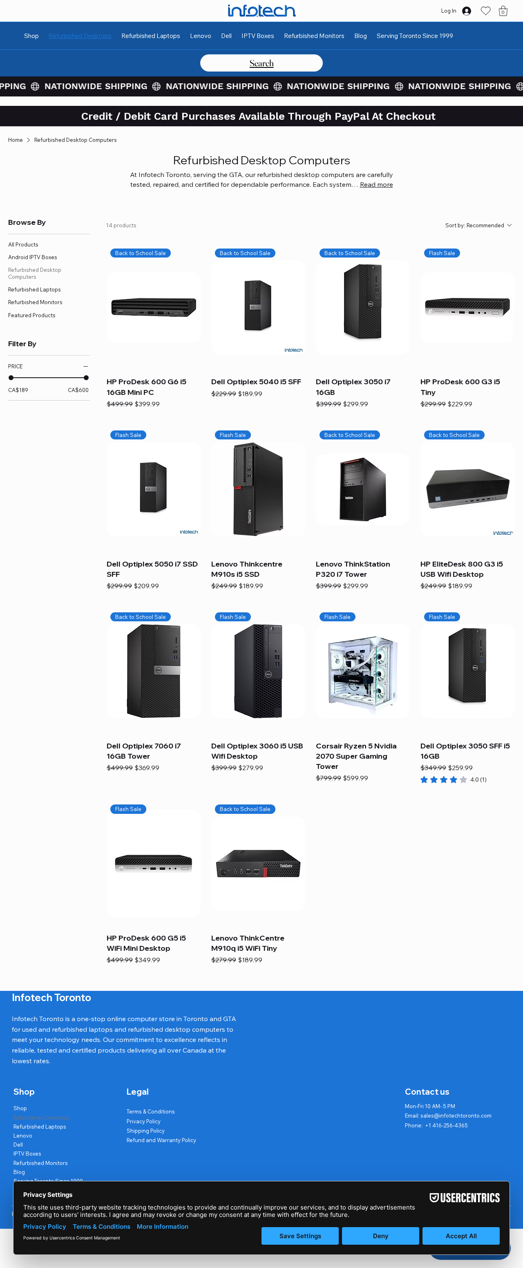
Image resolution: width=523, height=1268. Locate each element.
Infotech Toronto (51, 997)
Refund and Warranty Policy (161, 1140)
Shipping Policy (146, 1130)
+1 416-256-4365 (446, 1125)
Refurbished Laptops (39, 1126)
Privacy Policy (144, 1121)
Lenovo (22, 1135)
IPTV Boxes (27, 1153)
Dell (18, 1144)
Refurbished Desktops (41, 1117)
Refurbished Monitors (40, 1163)
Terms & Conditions (151, 1111)
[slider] (11, 378)
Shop (20, 1108)
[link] (453, 779)
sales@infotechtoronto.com (456, 1115)
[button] (503, 11)
